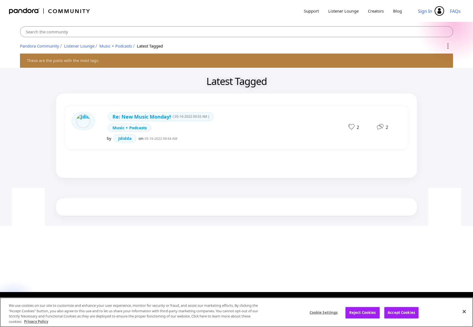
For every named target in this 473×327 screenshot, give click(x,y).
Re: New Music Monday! (161, 116)
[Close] (464, 311)
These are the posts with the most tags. (63, 60)
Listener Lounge (343, 11)
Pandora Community (49, 11)
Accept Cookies (401, 312)
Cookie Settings (324, 312)
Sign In (425, 11)
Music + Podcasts (115, 46)
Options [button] (448, 46)
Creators (376, 11)
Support (311, 11)
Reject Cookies (362, 312)
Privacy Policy (36, 321)
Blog (397, 11)
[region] (236, 312)
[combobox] (236, 31)
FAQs (455, 11)
